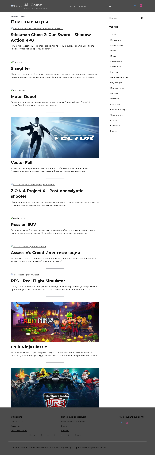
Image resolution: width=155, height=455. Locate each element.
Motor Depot (23, 96)
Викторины (115, 40)
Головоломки (116, 45)
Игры (72, 6)
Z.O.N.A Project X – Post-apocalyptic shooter (47, 193)
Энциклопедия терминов (73, 421)
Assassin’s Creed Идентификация (45, 252)
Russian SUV (23, 224)
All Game (33, 5)
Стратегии (115, 125)
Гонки (113, 50)
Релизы (114, 93)
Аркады (114, 34)
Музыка (114, 72)
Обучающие (116, 83)
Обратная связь (18, 421)
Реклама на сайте (19, 431)
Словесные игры (118, 109)
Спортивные (116, 115)
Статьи (82, 6)
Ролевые (114, 99)
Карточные (115, 67)
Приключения (117, 88)
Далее (77, 435)
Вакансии (15, 426)
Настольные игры (119, 77)
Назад (32, 435)
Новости (65, 431)
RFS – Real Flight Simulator (38, 280)
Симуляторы (116, 104)
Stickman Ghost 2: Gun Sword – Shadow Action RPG (51, 37)
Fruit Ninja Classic (29, 347)
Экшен (113, 131)
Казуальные (116, 61)
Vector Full (21, 162)
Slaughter (20, 68)
